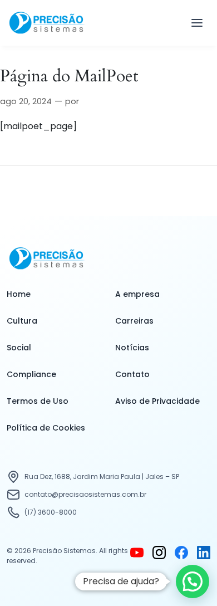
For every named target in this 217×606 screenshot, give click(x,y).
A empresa (137, 294)
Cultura (22, 320)
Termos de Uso (37, 401)
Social (19, 347)
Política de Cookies (46, 427)
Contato (132, 374)
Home (19, 294)
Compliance (31, 374)
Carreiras (134, 320)
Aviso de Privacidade (157, 401)
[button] (192, 581)
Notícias (132, 347)
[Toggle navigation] (197, 23)
